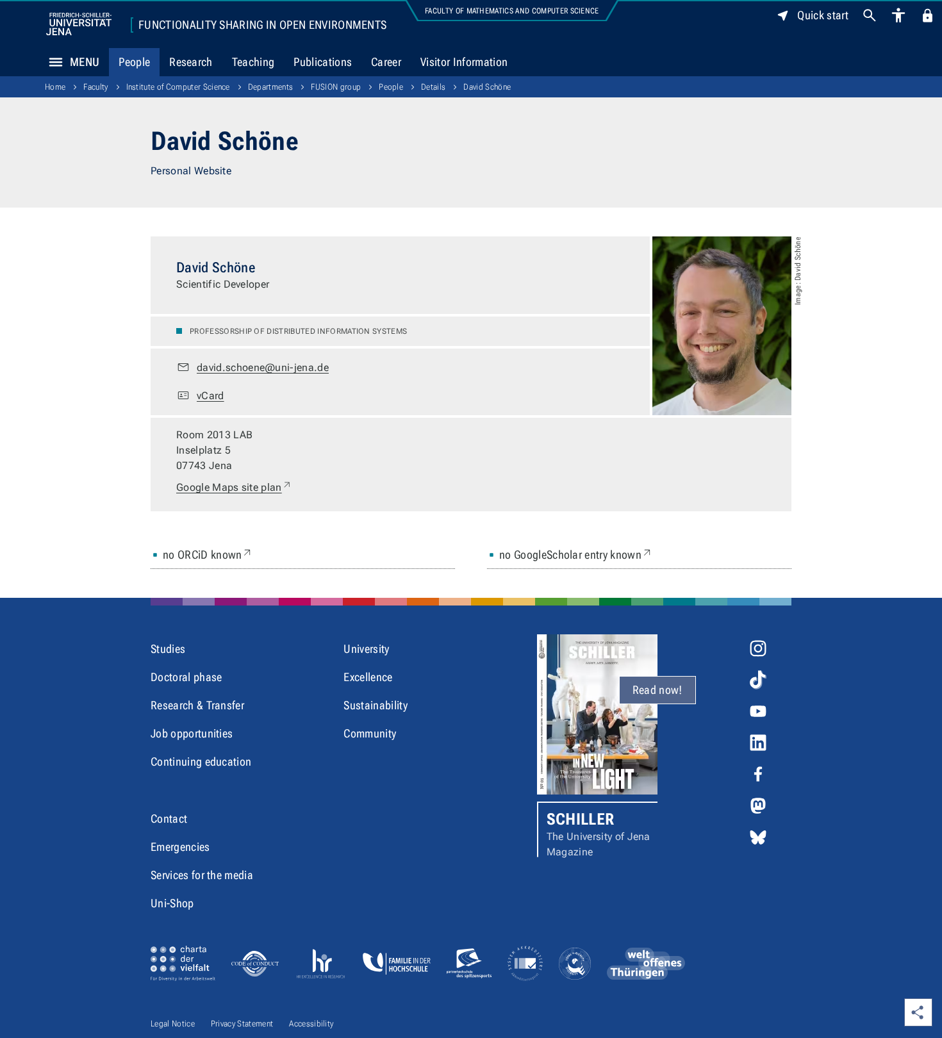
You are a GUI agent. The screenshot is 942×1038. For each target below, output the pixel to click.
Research (191, 62)
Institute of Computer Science (178, 87)
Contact (169, 818)
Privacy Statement (242, 1023)
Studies (168, 648)
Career (386, 62)
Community (369, 733)
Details (433, 87)
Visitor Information (464, 62)
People (134, 62)
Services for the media (202, 875)
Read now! (657, 689)
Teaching (253, 62)
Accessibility (311, 1023)
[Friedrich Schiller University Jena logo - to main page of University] (79, 24)
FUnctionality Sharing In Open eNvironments (262, 25)
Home (55, 87)
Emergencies (180, 846)
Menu (84, 62)
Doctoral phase (186, 677)
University (366, 648)
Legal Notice (173, 1023)
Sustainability (375, 705)
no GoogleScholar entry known (576, 554)
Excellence (367, 677)
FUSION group (336, 87)
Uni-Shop (172, 903)
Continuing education (201, 761)
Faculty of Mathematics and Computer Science (512, 10)
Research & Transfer (197, 705)
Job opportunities (192, 733)
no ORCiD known (208, 554)
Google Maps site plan (234, 487)
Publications (322, 62)
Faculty (95, 87)
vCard (210, 396)
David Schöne (487, 87)
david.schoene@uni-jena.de (263, 367)
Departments (270, 87)
